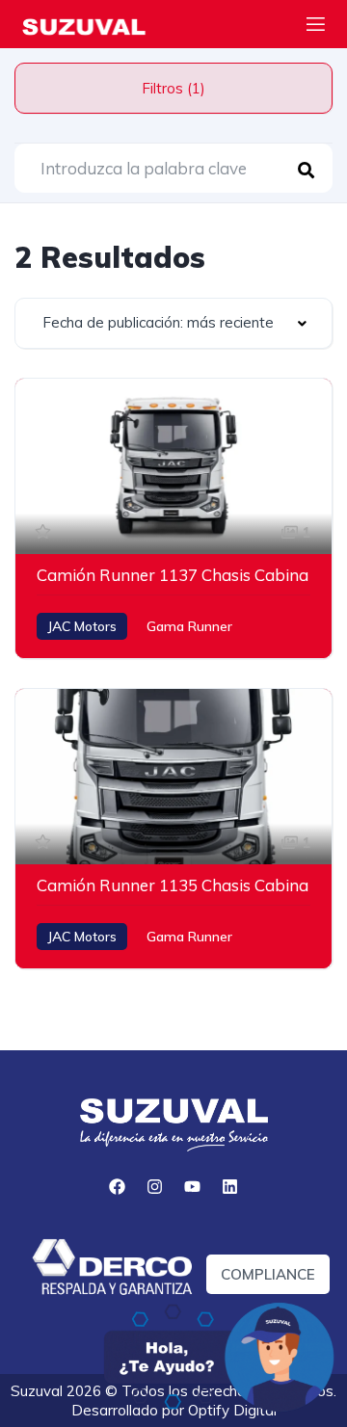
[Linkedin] (230, 1187)
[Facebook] (117, 1187)
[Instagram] (155, 1187)
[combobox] (173, 323)
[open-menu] (316, 27)
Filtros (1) (173, 88)
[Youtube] (192, 1187)
